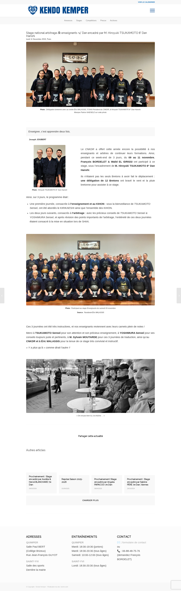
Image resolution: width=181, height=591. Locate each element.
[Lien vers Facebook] (148, 586)
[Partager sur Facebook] (47, 444)
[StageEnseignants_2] (90, 269)
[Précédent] (145, 130)
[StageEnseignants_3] (90, 386)
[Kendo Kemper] (58, 10)
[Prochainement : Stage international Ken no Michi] (2, 295)
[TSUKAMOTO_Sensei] (49, 166)
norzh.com (64, 587)
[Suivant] (152, 130)
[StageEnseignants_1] (90, 74)
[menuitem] (151, 10)
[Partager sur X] (90, 444)
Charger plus (90, 500)
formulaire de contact (134, 542)
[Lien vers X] (153, 586)
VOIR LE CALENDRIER (146, 2)
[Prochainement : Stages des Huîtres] (179, 295)
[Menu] (151, 10)
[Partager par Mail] (133, 444)
